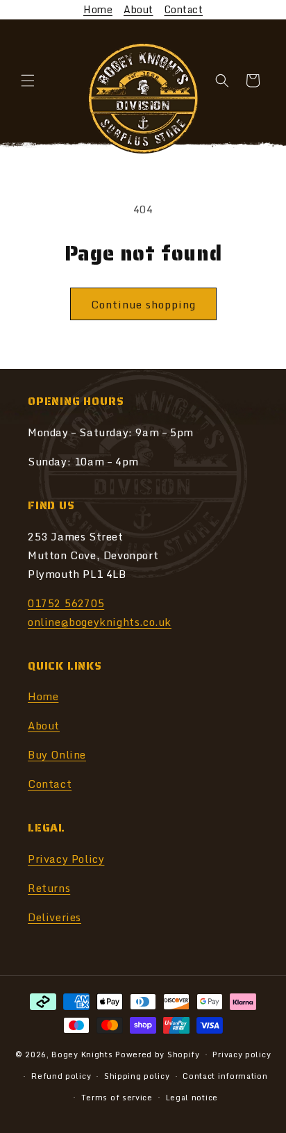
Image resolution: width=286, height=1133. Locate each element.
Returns (49, 887)
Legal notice (192, 1097)
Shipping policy (137, 1076)
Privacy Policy (66, 858)
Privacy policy (241, 1054)
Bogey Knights (81, 1054)
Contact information (225, 1076)
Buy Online (57, 754)
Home (97, 9)
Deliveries (54, 917)
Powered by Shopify (157, 1054)
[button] (27, 80)
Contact (184, 9)
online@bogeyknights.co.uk (99, 621)
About (138, 9)
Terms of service (117, 1097)
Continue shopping (143, 304)
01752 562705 (66, 603)
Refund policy (61, 1076)
